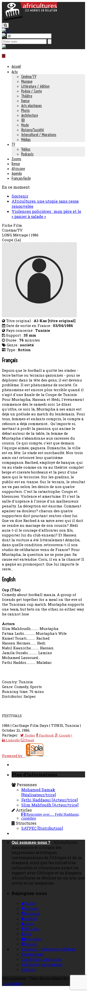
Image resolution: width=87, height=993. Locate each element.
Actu (15, 71)
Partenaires (32, 954)
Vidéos (25, 149)
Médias (26, 139)
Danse (25, 100)
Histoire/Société (32, 129)
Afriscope (18, 168)
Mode (25, 125)
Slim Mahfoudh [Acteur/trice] (50, 804)
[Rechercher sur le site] (5, 25)
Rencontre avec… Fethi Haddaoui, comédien (50, 816)
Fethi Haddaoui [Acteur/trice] (49, 799)
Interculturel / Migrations (38, 134)
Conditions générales (41, 959)
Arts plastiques (31, 105)
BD (23, 120)
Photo (25, 110)
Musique (26, 81)
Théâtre (26, 95)
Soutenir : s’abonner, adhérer (48, 949)
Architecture (29, 115)
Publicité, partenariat (42, 964)
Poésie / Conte (31, 91)
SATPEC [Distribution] (42, 828)
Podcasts (27, 154)
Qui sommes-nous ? (31, 842)
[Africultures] (29, 19)
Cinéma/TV (28, 76)
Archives (13, 983)
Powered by (13, 755)
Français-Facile (21, 178)
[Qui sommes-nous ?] (4, 46)
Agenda (17, 173)
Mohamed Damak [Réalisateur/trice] (38, 792)
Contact (28, 969)
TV (13, 144)
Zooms (16, 158)
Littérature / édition (35, 86)
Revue (16, 163)
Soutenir (20, 196)
